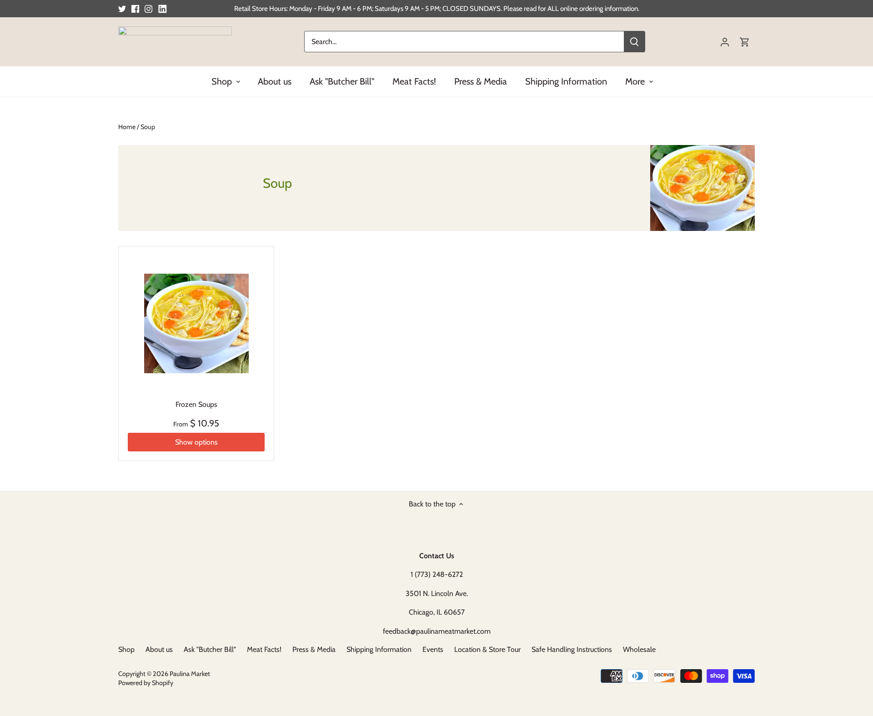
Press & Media (314, 649)
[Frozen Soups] (196, 323)
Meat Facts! (264, 649)
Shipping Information (378, 649)
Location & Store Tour (487, 649)
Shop (126, 649)
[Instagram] (148, 9)
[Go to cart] (744, 41)
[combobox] (464, 41)
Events (432, 649)
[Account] (725, 41)
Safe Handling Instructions (572, 649)
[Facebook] (135, 9)
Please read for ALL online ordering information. (571, 8)
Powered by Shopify (145, 683)
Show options (196, 442)
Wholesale (639, 649)
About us (159, 649)
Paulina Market (190, 674)
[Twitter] (122, 9)
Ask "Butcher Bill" (210, 649)
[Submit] (634, 41)
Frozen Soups (196, 404)
